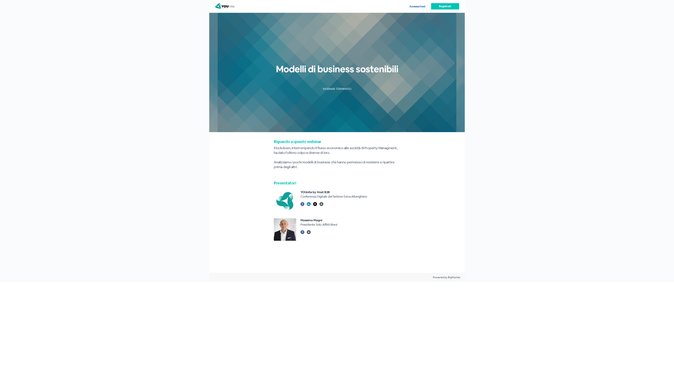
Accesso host (417, 6)
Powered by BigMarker (447, 277)
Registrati (445, 6)
